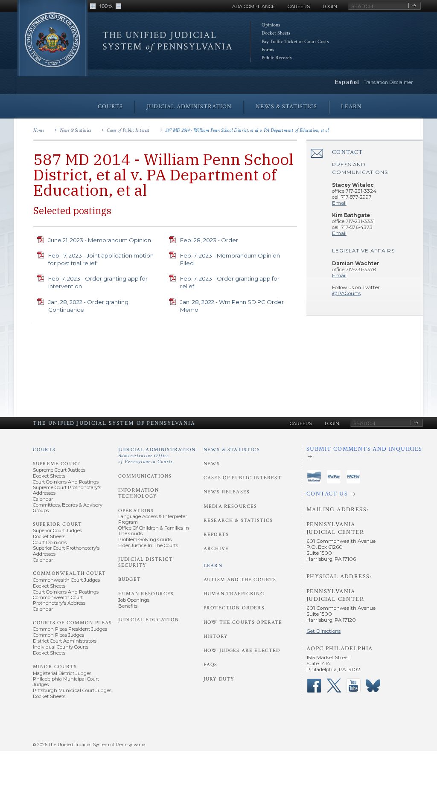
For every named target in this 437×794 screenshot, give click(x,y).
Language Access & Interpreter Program (152, 519)
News (212, 464)
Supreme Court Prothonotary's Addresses (67, 490)
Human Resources (146, 594)
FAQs (211, 664)
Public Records (276, 58)
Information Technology (138, 493)
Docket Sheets (276, 33)
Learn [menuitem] (351, 106)
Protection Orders (234, 608)
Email (339, 203)
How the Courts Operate (243, 622)
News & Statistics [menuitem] (286, 106)
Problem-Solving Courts (145, 539)
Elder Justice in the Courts (148, 545)
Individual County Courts (60, 647)
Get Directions (323, 631)
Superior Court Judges (57, 530)
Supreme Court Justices (59, 470)
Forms (268, 49)
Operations (136, 510)
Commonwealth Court (69, 573)
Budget (129, 579)
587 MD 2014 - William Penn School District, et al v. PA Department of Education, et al (247, 130)
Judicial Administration (157, 455)
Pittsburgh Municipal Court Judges (72, 690)
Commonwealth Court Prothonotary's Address (59, 600)
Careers (299, 6)
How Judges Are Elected (242, 650)
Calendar (43, 499)
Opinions (271, 25)
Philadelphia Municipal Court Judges (66, 681)
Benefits (127, 606)
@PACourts (346, 293)
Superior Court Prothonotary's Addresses (66, 550)
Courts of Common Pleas (72, 623)
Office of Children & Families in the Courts (153, 530)
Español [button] (347, 81)
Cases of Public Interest (128, 130)
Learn (213, 565)
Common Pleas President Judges (70, 629)
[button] (93, 6)
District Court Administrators (64, 641)
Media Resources (230, 506)
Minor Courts (55, 667)
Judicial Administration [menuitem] (189, 106)
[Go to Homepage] (52, 43)
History (216, 636)
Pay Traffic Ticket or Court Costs (295, 41)
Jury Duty (219, 679)
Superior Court (57, 524)
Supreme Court (56, 464)
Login (330, 6)
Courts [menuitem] (110, 106)
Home (38, 130)
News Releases (227, 492)
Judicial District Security (145, 562)
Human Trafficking (234, 594)
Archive (216, 548)
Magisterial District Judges (62, 673)
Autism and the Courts (240, 580)
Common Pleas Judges (58, 635)
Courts (44, 449)
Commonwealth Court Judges (66, 580)
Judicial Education (148, 620)
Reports (216, 534)
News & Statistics (75, 130)
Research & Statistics (238, 520)
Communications (145, 476)
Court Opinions (50, 542)
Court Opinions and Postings (66, 482)
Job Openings (133, 600)
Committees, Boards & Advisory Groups (67, 507)
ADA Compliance (253, 6)
